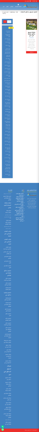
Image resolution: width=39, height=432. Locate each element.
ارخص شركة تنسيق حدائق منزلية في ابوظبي (7, 35)
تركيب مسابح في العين (7, 78)
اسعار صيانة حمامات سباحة (7, 43)
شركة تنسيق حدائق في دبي (7, 162)
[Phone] (2, 426)
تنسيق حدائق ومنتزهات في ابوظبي (7, 119)
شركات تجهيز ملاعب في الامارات (19, 194)
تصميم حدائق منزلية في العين (7, 90)
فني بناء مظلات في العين (7, 171)
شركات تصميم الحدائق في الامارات (7, 135)
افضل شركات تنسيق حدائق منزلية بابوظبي (7, 52)
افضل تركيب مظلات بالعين (7, 46)
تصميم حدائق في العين (7, 80)
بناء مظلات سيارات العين (8, 59)
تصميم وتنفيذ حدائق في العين (7, 100)
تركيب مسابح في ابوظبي (8, 76)
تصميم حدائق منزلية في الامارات (7, 87)
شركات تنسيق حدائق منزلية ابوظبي (7, 148)
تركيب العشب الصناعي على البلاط (7, 62)
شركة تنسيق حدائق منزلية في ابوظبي (19, 212)
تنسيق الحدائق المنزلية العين (7, 106)
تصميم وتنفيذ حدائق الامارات (7, 93)
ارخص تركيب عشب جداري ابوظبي (8, 32)
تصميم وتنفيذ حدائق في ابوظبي (19, 208)
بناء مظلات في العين (19, 218)
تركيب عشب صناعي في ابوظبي (7, 72)
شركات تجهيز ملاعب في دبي (7, 128)
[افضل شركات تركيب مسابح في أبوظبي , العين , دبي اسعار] (30, 6)
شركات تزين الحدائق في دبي (7, 132)
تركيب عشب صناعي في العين (19, 215)
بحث (5, 21)
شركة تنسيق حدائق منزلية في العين (7, 165)
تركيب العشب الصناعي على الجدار (7, 69)
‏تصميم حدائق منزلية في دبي (7, 175)
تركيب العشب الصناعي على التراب (7, 66)
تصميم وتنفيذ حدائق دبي (7, 97)
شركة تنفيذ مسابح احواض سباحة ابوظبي (7, 168)
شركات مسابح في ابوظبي (8, 155)
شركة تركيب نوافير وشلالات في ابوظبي (19, 197)
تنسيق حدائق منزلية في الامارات (7, 115)
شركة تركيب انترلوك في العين (19, 220)
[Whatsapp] (2, 429)
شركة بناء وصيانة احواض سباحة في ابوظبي (20, 201)
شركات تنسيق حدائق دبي (7, 145)
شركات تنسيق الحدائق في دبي (7, 142)
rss (22, 190)
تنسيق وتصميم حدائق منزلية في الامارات (7, 122)
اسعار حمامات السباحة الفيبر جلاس (7, 39)
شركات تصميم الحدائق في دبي (7, 138)
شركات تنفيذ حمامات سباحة (7, 152)
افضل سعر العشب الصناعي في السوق (7, 49)
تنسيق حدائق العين (7, 109)
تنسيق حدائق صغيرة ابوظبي (7, 112)
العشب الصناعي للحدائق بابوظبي (8, 56)
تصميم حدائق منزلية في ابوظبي (7, 83)
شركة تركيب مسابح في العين (7, 158)
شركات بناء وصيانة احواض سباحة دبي (8, 125)
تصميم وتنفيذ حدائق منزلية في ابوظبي (7, 103)
